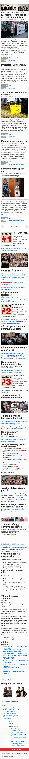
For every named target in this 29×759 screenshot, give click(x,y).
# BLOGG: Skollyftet (9, 659)
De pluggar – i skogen (9, 713)
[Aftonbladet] (7, 2)
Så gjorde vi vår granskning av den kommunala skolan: (11, 367)
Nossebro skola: (20, 533)
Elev (10, 85)
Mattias (11, 722)
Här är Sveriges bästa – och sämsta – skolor (13, 505)
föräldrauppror (19, 220)
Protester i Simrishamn (13, 65)
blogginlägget (19, 459)
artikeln (17, 455)
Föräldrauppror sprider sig (13, 169)
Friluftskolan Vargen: (15, 529)
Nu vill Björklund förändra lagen (11, 547)
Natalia (18, 722)
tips (15, 466)
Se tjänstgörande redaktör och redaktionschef (15, 753)
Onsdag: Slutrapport (9, 711)
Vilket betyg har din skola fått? (15, 509)
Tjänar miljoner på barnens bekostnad (11, 417)
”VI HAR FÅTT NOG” (12, 270)
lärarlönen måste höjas (8, 321)
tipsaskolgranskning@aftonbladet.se (11, 639)
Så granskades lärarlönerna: (10, 297)
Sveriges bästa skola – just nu (13, 489)
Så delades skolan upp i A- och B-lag (14, 348)
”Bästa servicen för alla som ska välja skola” (13, 499)
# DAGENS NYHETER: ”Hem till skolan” (15, 653)
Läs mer (12, 54)
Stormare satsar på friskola (10, 715)
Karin (2, 701)
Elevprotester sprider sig (14, 141)
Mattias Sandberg (19, 19)
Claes (8, 701)
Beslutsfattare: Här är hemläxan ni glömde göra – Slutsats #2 (19, 734)
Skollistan (14, 463)
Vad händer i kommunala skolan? (14, 93)
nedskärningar (19, 164)
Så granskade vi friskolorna (9, 436)
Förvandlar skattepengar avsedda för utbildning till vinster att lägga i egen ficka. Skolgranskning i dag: (14, 425)
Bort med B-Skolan (14, 323)
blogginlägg (13, 453)
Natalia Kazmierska (20, 96)
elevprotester (11, 60)
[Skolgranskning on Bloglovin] (7, 680)
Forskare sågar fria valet (18, 745)
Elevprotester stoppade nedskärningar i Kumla (13, 16)
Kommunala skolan (15, 58)
